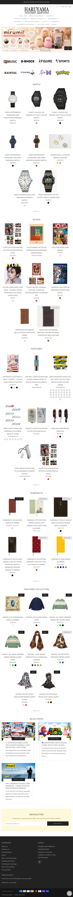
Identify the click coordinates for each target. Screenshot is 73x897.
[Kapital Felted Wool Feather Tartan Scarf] (60, 641)
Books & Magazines (32, 21)
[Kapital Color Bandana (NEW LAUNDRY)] (13, 603)
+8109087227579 (43, 849)
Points (4, 855)
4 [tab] (38, 49)
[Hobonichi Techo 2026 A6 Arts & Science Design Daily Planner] (60, 507)
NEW (25, 16)
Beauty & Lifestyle (37, 18)
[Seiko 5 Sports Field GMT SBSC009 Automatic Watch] (24, 181)
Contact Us (5, 849)
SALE (20, 16)
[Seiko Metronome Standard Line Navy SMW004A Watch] (13, 141)
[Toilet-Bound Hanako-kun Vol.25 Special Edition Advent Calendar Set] (36, 274)
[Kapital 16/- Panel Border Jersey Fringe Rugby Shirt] (13, 641)
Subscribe (57, 823)
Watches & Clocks (20, 18)
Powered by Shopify (7, 894)
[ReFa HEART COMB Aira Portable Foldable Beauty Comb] (13, 415)
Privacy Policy (6, 870)
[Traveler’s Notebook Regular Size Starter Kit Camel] (24, 316)
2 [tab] (34, 49)
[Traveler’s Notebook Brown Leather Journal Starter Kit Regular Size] (48, 316)
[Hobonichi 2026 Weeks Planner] (60, 546)
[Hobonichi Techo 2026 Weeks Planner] (12, 507)
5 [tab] (40, 49)
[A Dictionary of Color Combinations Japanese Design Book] (36, 234)
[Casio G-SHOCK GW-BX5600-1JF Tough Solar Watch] (36, 99)
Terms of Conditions (8, 867)
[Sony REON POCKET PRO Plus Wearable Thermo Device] (24, 455)
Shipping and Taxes (8, 861)
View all (36, 211)
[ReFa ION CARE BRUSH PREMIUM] (60, 415)
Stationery (17, 21)
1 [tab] (32, 49)
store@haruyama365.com (46, 846)
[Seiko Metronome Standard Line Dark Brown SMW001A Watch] (36, 141)
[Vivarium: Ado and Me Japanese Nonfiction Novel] (60, 274)
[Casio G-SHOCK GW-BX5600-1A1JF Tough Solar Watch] (60, 99)
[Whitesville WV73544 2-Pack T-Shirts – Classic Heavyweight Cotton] (13, 363)
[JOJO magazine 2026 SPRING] (60, 234)
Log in (58, 6)
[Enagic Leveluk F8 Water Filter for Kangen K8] (36, 415)
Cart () (64, 6)
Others (53, 24)
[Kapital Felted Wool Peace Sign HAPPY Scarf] (48, 681)
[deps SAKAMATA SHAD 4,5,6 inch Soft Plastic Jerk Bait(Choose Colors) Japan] (60, 363)
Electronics (52, 18)
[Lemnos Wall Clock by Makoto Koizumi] (60, 141)
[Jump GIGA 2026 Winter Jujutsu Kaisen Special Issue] (13, 234)
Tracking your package (9, 864)
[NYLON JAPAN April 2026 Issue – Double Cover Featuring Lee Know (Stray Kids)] (13, 274)
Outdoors (54, 21)
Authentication (7, 852)
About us (5, 846)
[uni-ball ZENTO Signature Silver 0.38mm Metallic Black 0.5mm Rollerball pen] (36, 363)
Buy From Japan (43, 24)
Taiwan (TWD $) (7, 891)
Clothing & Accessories (25, 24)
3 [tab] (36, 49)
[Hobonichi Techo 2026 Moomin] (36, 546)
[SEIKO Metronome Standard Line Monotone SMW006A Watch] (13, 99)
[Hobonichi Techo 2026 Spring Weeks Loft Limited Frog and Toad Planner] (36, 507)
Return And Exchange (9, 858)
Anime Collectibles (36, 16)
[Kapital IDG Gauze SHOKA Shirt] (36, 603)
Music (45, 21)
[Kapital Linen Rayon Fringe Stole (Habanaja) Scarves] (36, 641)
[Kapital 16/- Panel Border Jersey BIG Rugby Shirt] (60, 603)
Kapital (49, 16)
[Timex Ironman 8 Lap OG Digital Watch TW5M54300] (48, 181)
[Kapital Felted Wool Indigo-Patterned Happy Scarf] (24, 681)
